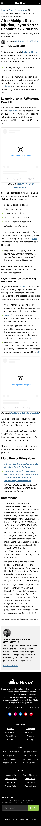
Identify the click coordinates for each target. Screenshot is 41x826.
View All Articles (10, 666)
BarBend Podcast (30, 752)
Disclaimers (30, 779)
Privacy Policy (11, 786)
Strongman (30, 729)
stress (34, 238)
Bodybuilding (10, 732)
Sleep (7, 315)
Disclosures (11, 782)
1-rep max (12, 111)
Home (4, 10)
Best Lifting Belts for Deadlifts (24, 413)
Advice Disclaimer (30, 775)
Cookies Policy (11, 779)
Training (30, 739)
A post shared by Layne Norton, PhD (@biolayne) (20, 179)
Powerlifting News (17, 10)
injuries (7, 86)
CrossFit (10, 729)
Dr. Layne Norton (30, 52)
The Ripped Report (11, 755)
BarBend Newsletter (11, 752)
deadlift (22, 286)
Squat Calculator (30, 763)
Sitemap (33, 819)
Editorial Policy (30, 782)
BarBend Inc (24, 819)
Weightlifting (11, 736)
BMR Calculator (10, 759)
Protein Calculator (10, 763)
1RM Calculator (30, 755)
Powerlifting (30, 732)
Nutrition (10, 739)
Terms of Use (30, 786)
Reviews (30, 736)
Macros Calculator (30, 759)
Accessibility (11, 775)
